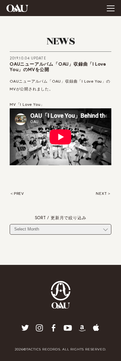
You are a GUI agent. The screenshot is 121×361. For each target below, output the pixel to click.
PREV (19, 193)
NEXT (101, 193)
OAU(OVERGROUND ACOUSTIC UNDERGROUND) (17, 8)
